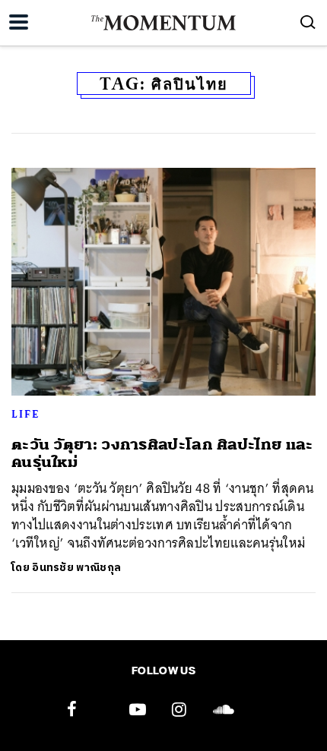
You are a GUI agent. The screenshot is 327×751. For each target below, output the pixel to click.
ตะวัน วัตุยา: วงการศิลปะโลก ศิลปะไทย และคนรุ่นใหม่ (162, 453)
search (308, 22)
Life (25, 414)
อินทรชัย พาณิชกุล (76, 567)
